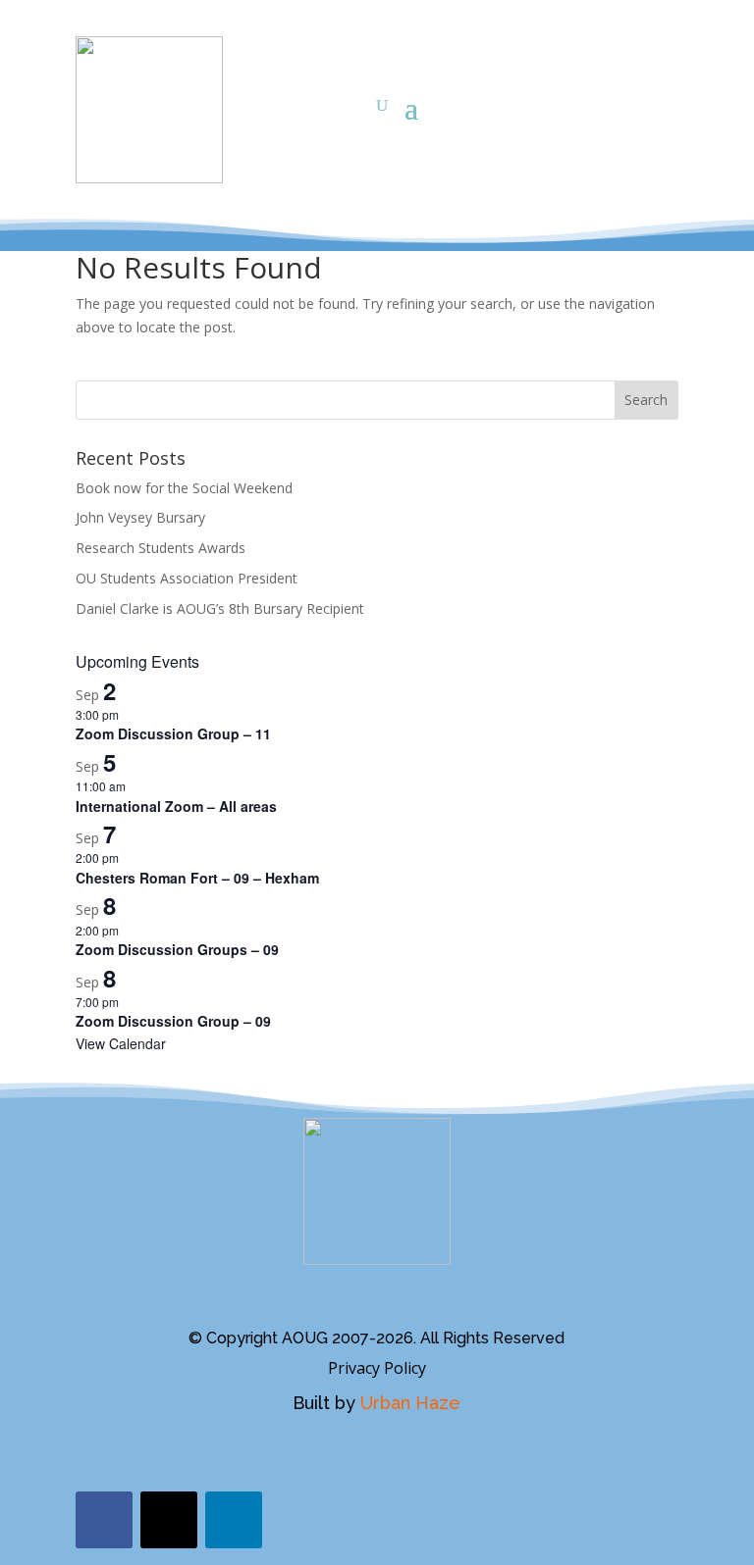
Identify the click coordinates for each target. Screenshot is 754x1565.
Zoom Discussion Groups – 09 (177, 949)
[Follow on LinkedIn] (233, 1519)
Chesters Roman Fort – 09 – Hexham (197, 877)
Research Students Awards (160, 547)
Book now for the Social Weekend (184, 488)
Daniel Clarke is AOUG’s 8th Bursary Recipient (220, 608)
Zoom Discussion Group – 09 (173, 1021)
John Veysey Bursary (140, 517)
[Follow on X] (168, 1519)
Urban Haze (410, 1402)
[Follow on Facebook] (104, 1519)
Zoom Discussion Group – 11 (173, 733)
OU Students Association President (186, 578)
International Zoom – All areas (176, 806)
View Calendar (121, 1043)
